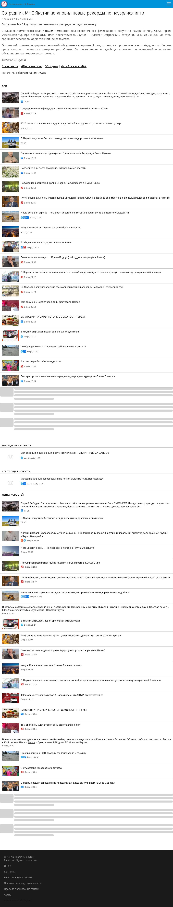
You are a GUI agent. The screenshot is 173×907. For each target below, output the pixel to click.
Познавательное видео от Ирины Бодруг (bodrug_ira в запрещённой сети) (63, 257)
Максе (31, 742)
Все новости (10, 66)
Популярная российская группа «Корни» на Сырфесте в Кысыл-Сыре (60, 183)
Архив (7, 894)
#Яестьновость (31, 66)
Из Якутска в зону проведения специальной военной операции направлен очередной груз (72, 287)
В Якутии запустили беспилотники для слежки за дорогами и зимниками (62, 138)
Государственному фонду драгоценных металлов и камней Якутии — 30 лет (64, 108)
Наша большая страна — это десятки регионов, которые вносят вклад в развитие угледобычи (75, 212)
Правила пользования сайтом (21, 888)
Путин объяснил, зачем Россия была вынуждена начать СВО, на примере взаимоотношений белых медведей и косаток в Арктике (95, 197)
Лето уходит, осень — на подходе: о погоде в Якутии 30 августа (57, 547)
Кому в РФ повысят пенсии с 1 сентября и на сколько (51, 227)
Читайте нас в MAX (73, 66)
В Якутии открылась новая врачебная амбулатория (50, 331)
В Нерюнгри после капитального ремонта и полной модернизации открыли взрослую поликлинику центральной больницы (91, 272)
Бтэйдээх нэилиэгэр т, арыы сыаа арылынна (46, 242)
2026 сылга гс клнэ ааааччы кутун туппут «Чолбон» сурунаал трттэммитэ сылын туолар (71, 123)
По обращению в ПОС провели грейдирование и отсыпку (53, 346)
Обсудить (51, 66)
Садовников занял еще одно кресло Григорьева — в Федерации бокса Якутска (66, 153)
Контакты (9, 871)
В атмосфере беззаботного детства (41, 361)
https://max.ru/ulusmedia (15, 610)
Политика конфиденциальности (22, 883)
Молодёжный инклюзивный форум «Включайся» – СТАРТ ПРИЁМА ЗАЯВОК (65, 452)
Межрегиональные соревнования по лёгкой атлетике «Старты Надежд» (62, 478)
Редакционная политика (18, 877)
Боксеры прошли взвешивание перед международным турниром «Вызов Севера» (68, 376)
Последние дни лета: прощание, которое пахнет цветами (53, 168)
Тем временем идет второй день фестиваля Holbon (50, 302)
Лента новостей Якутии (17, 900)
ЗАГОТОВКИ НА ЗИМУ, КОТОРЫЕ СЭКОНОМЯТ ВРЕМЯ (53, 316)
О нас (7, 865)
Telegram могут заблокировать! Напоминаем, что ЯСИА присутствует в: (62, 695)
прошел (48, 31)
